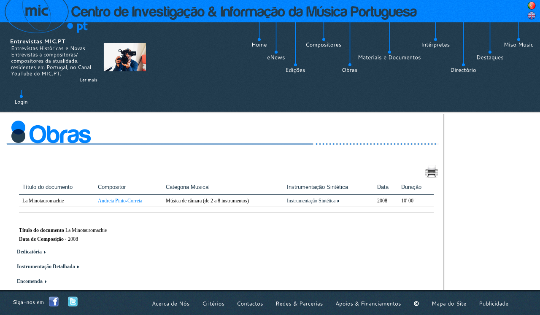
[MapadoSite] (449, 303)
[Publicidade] (493, 303)
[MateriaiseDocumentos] (389, 57)
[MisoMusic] (519, 44)
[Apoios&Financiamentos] (368, 303)
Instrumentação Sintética (311, 201)
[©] (416, 303)
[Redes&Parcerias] (299, 303)
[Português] (531, 5)
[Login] (21, 97)
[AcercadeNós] (171, 303)
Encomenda (30, 281)
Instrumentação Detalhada (46, 266)
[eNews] (276, 57)
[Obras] (350, 70)
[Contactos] (250, 303)
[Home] (259, 44)
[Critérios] (213, 303)
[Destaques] (490, 57)
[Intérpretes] (435, 44)
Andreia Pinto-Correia (120, 201)
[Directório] (463, 70)
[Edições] (295, 70)
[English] (531, 15)
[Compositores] (323, 44)
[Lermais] (88, 79)
